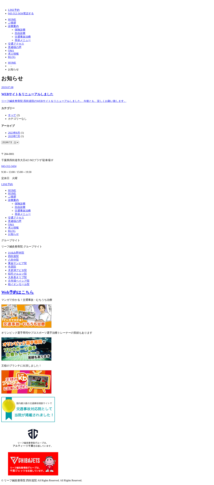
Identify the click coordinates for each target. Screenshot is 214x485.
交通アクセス (16, 43)
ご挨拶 (12, 22)
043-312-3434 (8, 166)
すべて (12, 115)
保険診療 (20, 29)
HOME (12, 19)
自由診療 (20, 33)
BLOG (12, 57)
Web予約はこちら (17, 292)
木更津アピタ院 (17, 270)
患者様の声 (14, 47)
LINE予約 (14, 10)
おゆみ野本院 (16, 252)
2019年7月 (14, 136)
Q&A (11, 50)
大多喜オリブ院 (17, 277)
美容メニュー (23, 40)
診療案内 (13, 26)
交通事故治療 (23, 36)
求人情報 (13, 53)
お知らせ (13, 234)
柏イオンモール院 (18, 284)
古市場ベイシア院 (18, 280)
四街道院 (13, 256)
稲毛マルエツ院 (17, 273)
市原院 (12, 266)
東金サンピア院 (17, 263)
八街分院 (13, 259)
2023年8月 (14, 132)
